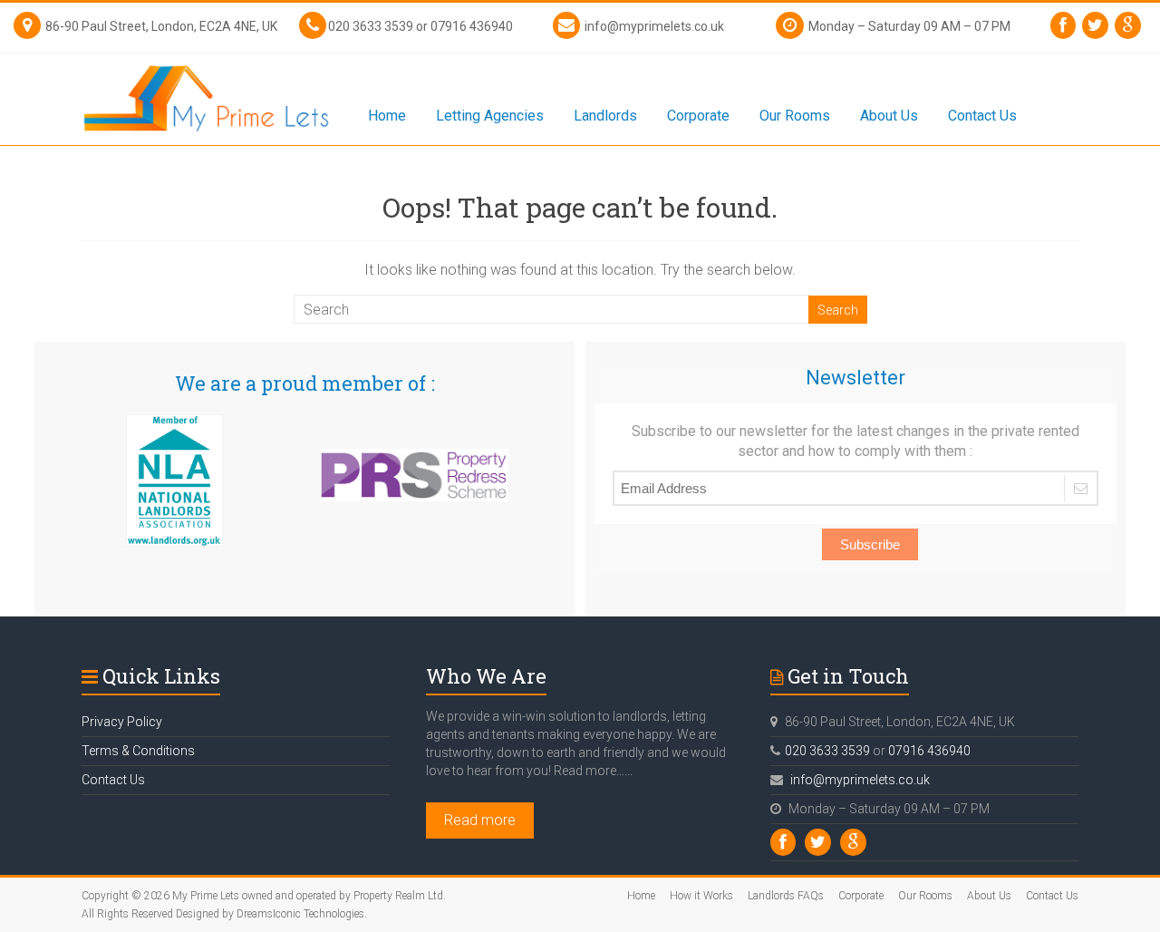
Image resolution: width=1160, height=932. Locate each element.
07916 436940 (471, 26)
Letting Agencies (490, 115)
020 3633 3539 (370, 26)
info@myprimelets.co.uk (654, 26)
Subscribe (870, 544)
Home (387, 115)
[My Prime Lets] (207, 62)
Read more (480, 820)
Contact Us (982, 115)
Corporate (698, 115)
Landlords (605, 115)
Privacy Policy (122, 721)
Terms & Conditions (138, 750)
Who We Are (486, 676)
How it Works (701, 895)
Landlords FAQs (786, 895)
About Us (889, 115)
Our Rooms (794, 115)
